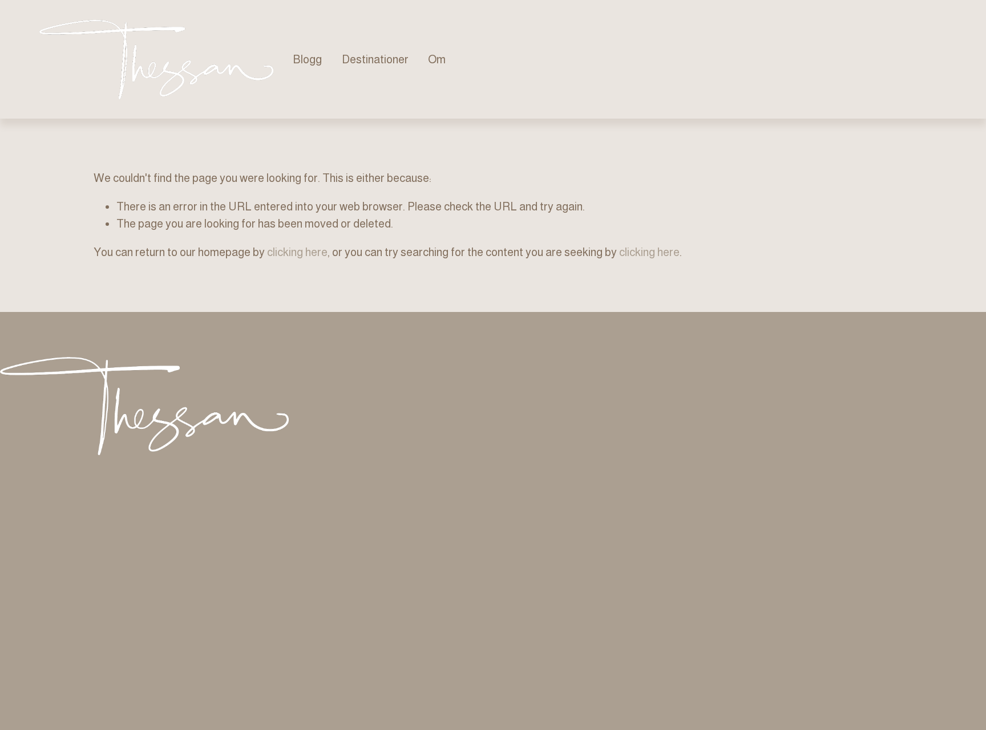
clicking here (297, 252)
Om (437, 59)
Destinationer (375, 59)
